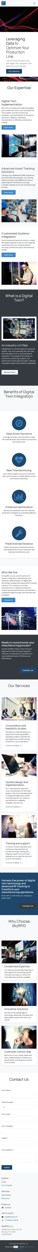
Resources (5, 1198)
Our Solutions (14, 71)
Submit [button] (7, 1167)
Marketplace (6, 1195)
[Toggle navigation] (34, 3)
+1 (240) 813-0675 (11, 1220)
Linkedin (8, 1208)
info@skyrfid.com (11, 1217)
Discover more (9, 372)
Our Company (7, 1185)
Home (4, 1182)
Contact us (27, 670)
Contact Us (8, 600)
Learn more (8, 127)
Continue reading (12, 745)
